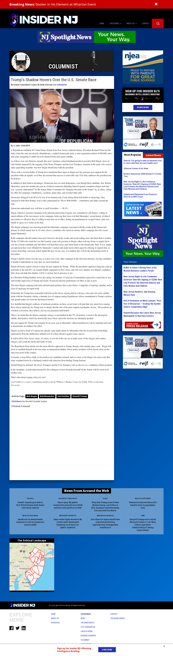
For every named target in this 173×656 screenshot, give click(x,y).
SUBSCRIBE (143, 107)
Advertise (55, 623)
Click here (16, 401)
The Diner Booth (87, 623)
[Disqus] (62, 444)
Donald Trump (79, 396)
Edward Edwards (88, 636)
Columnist (61, 85)
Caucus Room (86, 631)
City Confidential (88, 627)
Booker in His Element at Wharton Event (52, 4)
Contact (114, 614)
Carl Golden (63, 396)
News (83, 618)
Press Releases (130, 262)
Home (53, 614)
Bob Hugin (31, 396)
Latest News (153, 155)
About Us (55, 618)
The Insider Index (117, 618)
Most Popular (132, 154)
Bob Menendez (47, 396)
